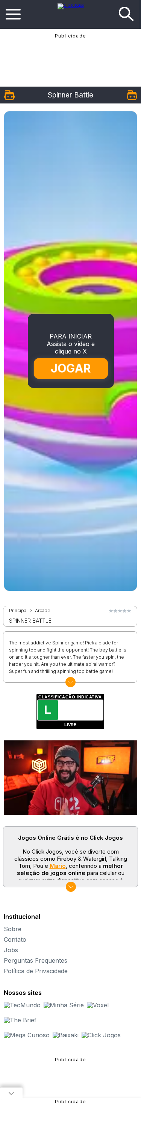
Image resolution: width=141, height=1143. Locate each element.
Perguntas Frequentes (35, 960)
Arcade (42, 610)
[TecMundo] (22, 1005)
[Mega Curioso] (27, 1035)
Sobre (12, 929)
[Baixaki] (66, 1035)
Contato (15, 939)
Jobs (11, 950)
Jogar (71, 369)
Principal (18, 610)
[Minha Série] (64, 1005)
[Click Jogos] (71, 5)
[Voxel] (98, 1005)
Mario (58, 865)
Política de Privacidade (36, 971)
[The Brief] (20, 1020)
